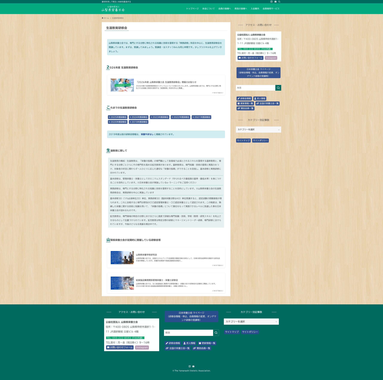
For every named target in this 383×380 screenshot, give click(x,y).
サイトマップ (243, 140)
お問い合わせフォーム (251, 58)
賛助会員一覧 (246, 108)
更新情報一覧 (246, 103)
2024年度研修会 (139, 117)
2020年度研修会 (118, 122)
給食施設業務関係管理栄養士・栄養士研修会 (157, 280)
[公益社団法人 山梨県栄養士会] (113, 9)
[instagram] (271, 1)
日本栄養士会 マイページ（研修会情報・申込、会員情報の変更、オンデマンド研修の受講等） (258, 72)
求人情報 (260, 98)
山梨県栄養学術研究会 (146, 255)
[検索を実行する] (278, 88)
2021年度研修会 (202, 117)
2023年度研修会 (160, 117)
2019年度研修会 (139, 122)
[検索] (279, 1)
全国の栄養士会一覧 (269, 103)
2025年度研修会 (118, 117)
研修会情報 (245, 98)
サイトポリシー (260, 140)
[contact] (275, 1)
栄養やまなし (147, 134)
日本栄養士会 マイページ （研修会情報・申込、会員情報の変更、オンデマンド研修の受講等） (191, 316)
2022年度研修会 (181, 117)
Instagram (271, 58)
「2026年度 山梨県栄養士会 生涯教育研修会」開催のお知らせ (166, 82)
